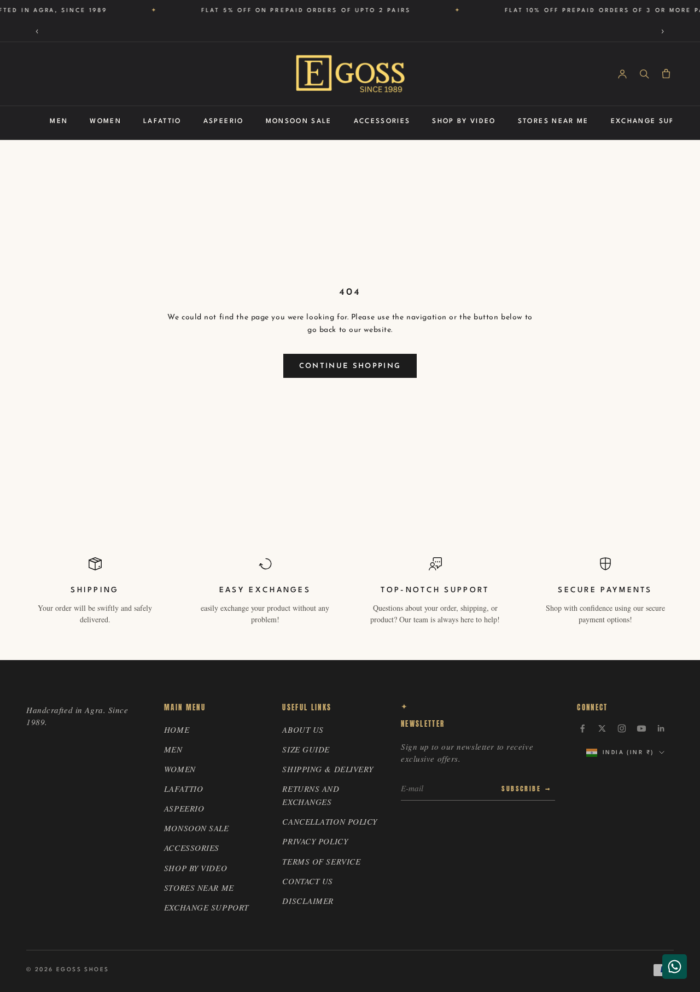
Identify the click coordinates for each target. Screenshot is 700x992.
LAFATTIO (162, 121)
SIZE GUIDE (306, 749)
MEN (59, 121)
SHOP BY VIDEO (463, 121)
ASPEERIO (223, 121)
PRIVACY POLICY (315, 841)
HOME (176, 729)
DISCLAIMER (308, 900)
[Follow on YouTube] (641, 728)
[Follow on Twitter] (602, 728)
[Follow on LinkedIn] (661, 728)
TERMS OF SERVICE (321, 861)
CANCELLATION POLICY (329, 821)
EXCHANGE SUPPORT (653, 121)
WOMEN (105, 121)
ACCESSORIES (382, 121)
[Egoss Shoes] (349, 74)
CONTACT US (307, 881)
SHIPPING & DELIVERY (328, 768)
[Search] (644, 74)
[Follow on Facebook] (582, 728)
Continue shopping (350, 366)
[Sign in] (622, 74)
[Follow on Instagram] (621, 728)
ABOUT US (302, 729)
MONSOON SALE (299, 121)
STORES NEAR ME (553, 121)
